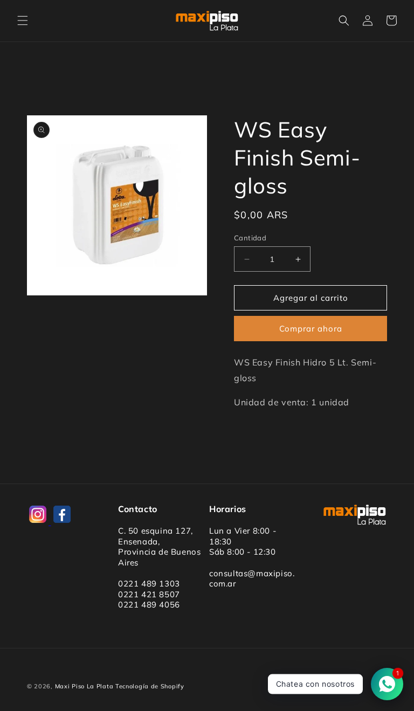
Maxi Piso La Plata (84, 686)
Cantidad (250, 237)
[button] (22, 20)
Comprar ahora (310, 328)
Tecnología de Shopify (149, 686)
